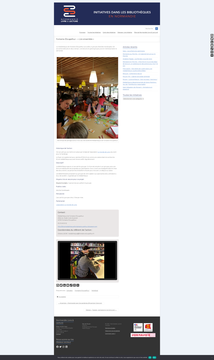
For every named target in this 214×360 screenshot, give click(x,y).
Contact (58, 334)
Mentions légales (110, 328)
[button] (83, 273)
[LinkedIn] (212, 42)
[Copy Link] (212, 48)
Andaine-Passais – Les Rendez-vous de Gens (137, 59)
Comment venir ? (110, 333)
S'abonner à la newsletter (112, 331)
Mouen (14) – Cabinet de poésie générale (136, 76)
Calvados (69, 290)
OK (150, 357)
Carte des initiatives (109, 32)
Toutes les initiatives (94, 32)
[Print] (212, 52)
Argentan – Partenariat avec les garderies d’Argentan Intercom (80, 303)
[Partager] (212, 55)
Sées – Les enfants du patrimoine (134, 51)
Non (154, 357)
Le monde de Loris (104, 152)
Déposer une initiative (125, 32)
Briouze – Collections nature (132, 73)
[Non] (212, 357)
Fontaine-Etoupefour (82, 290)
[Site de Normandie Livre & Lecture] (146, 32)
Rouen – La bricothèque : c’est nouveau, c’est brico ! (140, 79)
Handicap (95, 290)
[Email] (212, 45)
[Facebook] (212, 35)
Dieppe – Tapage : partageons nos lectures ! (101, 310)
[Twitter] (212, 38)
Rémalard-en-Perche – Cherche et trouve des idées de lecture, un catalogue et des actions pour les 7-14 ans (140, 64)
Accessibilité (62, 297)
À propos (82, 32)
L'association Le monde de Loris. (66, 205)
